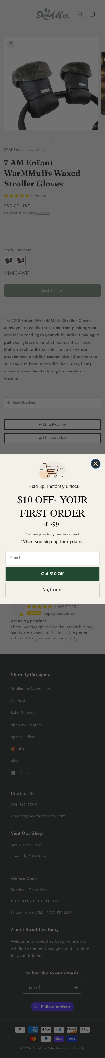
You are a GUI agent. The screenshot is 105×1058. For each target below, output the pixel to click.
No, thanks (53, 590)
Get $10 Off (52, 574)
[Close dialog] (95, 463)
